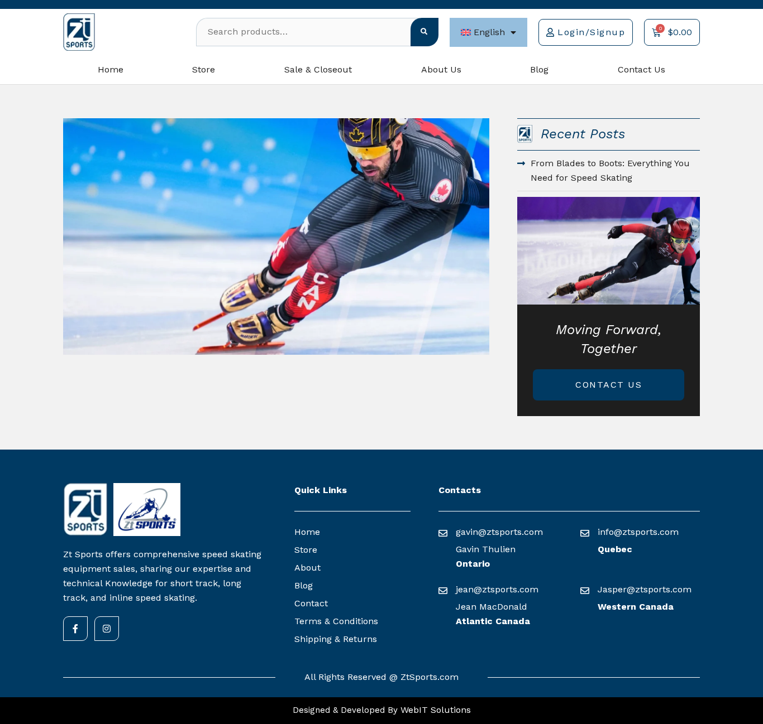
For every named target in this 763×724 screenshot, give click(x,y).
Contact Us (641, 69)
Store (203, 69)
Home (110, 69)
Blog (539, 69)
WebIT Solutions (434, 709)
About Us (441, 69)
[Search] (424, 32)
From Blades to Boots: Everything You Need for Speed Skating (610, 170)
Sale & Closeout (318, 69)
